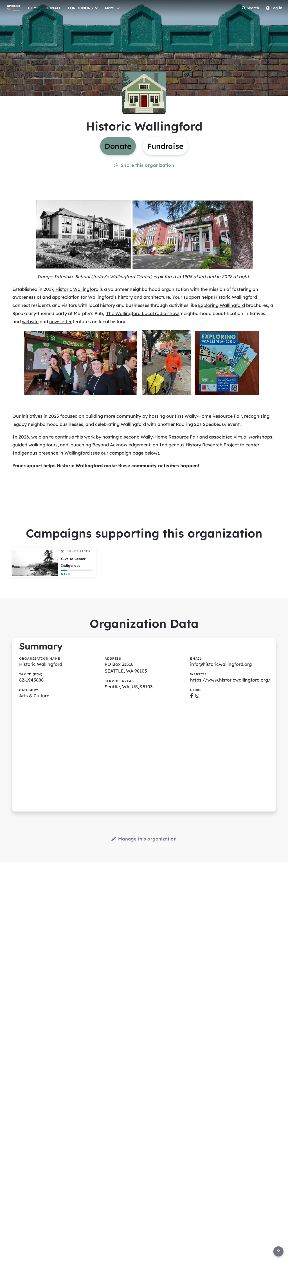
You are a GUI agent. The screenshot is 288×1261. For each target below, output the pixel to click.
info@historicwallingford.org (221, 664)
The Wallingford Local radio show (142, 313)
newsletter (60, 321)
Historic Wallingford (76, 289)
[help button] (278, 1251)
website (30, 321)
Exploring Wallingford (221, 305)
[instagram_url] (197, 695)
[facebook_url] (191, 695)
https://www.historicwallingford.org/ (230, 680)
